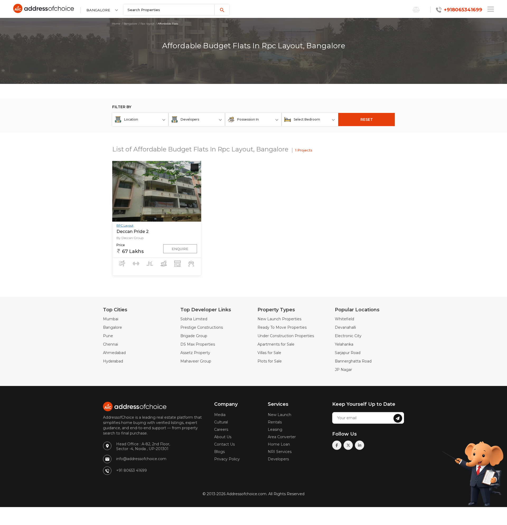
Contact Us (224, 444)
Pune (108, 335)
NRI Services (280, 451)
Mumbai (110, 319)
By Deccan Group (130, 238)
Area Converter (282, 437)
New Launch (279, 414)
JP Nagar (343, 369)
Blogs (219, 451)
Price (120, 245)
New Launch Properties (279, 319)
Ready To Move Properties (282, 327)
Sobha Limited (193, 319)
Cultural (221, 422)
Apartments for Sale (275, 344)
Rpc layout (147, 23)
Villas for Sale (269, 352)
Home (116, 23)
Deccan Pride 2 (132, 231)
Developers (278, 459)
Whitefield (344, 319)
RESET (366, 119)
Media (220, 414)
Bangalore (130, 23)
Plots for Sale (269, 361)
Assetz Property (195, 352)
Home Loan (279, 444)
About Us (222, 437)
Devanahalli (345, 327)
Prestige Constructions (201, 327)
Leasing (275, 429)
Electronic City (348, 335)
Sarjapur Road (347, 352)
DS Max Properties (197, 344)
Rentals (275, 422)
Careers (221, 429)
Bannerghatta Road (353, 361)
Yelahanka (344, 344)
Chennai (110, 344)
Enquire (180, 249)
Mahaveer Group (195, 361)
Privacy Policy (227, 459)
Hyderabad (113, 361)
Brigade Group (193, 335)
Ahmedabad (114, 352)
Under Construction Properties (285, 335)
